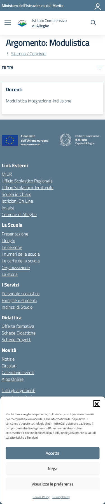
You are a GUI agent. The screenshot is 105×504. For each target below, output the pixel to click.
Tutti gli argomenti (18, 390)
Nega (52, 468)
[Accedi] (98, 5)
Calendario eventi (18, 372)
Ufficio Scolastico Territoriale (27, 187)
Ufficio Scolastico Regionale (27, 180)
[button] (96, 403)
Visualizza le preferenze (53, 484)
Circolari (9, 365)
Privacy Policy (61, 497)
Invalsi (8, 207)
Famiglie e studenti (19, 300)
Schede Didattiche (19, 332)
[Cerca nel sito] (93, 23)
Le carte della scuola (21, 260)
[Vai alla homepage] (22, 23)
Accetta (52, 453)
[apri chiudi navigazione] (7, 23)
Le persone (12, 247)
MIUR (7, 174)
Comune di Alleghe (19, 214)
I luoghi (8, 240)
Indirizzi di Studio (17, 307)
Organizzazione (16, 267)
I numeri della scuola (21, 254)
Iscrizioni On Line (17, 201)
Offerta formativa (18, 326)
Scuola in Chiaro (16, 194)
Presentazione (15, 233)
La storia (10, 274)
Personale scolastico (20, 293)
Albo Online (13, 379)
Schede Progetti (16, 339)
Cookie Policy (41, 497)
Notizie (8, 359)
